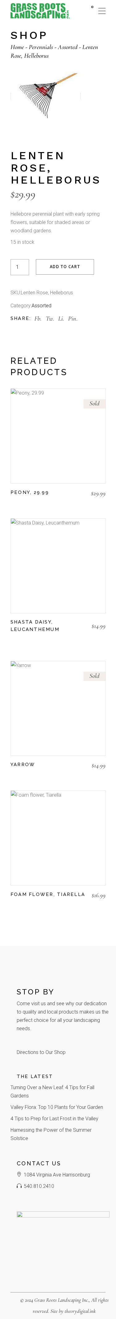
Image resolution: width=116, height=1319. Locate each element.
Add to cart (65, 267)
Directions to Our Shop (41, 1052)
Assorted (41, 306)
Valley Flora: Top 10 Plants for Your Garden (57, 1107)
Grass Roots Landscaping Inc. (61, 1300)
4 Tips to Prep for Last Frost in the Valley (54, 1119)
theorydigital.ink (80, 1311)
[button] (13, 639)
